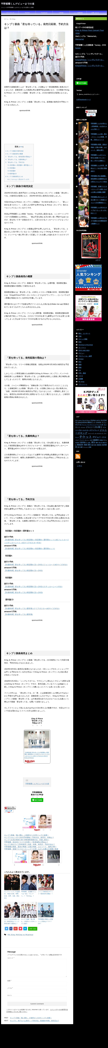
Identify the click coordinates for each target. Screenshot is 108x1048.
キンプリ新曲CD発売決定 (14, 151)
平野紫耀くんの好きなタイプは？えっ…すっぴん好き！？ (99, 210)
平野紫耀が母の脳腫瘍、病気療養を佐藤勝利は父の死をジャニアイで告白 (99, 179)
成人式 (100, 442)
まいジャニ (82, 348)
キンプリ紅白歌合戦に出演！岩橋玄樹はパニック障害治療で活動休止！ (11, 921)
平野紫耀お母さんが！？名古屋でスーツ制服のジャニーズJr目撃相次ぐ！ (99, 200)
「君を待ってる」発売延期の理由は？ (18, 157)
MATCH (98, 420)
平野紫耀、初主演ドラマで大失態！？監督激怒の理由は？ (26, 842)
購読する (81, 19)
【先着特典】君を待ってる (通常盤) (18, 614)
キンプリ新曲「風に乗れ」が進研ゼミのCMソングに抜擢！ (26, 835)
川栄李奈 (82, 442)
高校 (78, 447)
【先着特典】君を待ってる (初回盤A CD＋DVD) (23, 570)
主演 (91, 440)
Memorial (79, 39)
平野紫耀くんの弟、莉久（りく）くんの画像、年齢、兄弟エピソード (99, 137)
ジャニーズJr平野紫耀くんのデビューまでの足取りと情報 (54, 1039)
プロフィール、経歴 (85, 356)
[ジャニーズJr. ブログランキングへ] (37, 807)
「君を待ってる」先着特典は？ (16, 159)
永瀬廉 (80, 379)
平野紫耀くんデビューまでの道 (17, 3)
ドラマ (80, 376)
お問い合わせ (95, 13)
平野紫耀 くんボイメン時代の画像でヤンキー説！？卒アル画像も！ (98, 158)
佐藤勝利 (95, 440)
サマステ (83, 427)
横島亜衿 (80, 445)
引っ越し (88, 442)
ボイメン (86, 440)
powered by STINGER (75, 1044)
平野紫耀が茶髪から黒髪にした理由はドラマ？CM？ (45, 921)
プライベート (82, 384)
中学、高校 (82, 373)
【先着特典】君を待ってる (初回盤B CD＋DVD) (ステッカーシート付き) (33, 586)
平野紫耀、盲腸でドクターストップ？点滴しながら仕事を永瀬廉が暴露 (31, 849)
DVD (76, 420)
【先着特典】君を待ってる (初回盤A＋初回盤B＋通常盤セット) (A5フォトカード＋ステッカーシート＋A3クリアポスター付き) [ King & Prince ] (37, 755)
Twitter (27, 13)
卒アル (105, 440)
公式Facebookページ (83, 99)
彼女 (79, 362)
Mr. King (11, 934)
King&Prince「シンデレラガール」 (89, 60)
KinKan (93, 420)
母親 (85, 445)
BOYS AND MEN (83, 350)
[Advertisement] (37, 126)
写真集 (101, 440)
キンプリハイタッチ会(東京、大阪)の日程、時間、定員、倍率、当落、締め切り (12, 895)
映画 (104, 442)
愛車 (97, 442)
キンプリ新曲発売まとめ (14, 176)
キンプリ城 (100, 424)
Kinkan (81, 359)
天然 (79, 336)
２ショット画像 (87, 447)
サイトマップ (10, 13)
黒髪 (81, 447)
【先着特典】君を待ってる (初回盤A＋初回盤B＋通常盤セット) (29, 548)
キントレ (84, 424)
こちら (79, 466)
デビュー (81, 353)
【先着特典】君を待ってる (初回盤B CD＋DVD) (23, 592)
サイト (9, 995)
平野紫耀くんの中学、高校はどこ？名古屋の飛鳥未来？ (99, 168)
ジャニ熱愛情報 (78, 13)
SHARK (98, 422)
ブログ (77, 440)
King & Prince (86, 420)
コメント (10, 958)
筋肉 (79, 342)
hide (21, 147)
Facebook (44, 13)
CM (79, 370)
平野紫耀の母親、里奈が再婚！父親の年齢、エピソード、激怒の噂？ (30, 847)
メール (10, 988)
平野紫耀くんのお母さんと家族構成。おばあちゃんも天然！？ (99, 126)
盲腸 (92, 445)
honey (78, 48)
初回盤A (11, 168)
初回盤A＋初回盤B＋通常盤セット (20, 165)
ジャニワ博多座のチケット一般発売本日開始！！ (45, 893)
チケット (85, 437)
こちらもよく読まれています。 (19, 179)
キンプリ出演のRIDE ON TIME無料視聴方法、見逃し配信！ (26, 840)
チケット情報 (82, 339)
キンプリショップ (92, 424)
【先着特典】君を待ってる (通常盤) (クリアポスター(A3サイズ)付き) (31, 608)
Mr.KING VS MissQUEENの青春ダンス (91, 421)
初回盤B (11, 171)
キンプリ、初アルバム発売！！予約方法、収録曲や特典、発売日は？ (34, 1021)
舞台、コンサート (84, 333)
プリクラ (81, 440)
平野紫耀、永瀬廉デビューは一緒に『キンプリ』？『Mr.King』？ (28, 894)
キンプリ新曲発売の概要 (14, 154)
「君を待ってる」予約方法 (14, 162)
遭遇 (79, 365)
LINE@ (61, 13)
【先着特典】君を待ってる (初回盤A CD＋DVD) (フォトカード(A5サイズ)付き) (35, 564)
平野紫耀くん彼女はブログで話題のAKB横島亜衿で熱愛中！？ (99, 221)
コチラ (97, 260)
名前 (9, 981)
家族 (79, 367)
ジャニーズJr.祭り (94, 427)
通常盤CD (12, 174)
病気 (89, 445)
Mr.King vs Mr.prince (24, 934)
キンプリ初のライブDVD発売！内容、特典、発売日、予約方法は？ (29, 844)
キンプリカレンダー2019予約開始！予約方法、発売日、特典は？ (29, 837)
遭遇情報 (99, 445)
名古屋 (77, 442)
